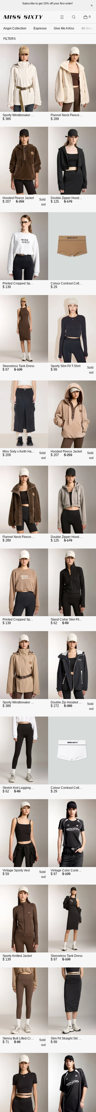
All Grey (86, 28)
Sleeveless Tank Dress (18, 366)
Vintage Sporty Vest (16, 870)
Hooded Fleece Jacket (18, 198)
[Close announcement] (92, 5)
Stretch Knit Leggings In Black (23, 788)
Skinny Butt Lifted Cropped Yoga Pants (29, 1038)
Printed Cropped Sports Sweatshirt (27, 283)
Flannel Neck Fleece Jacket (70, 115)
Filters (9, 39)
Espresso (40, 28)
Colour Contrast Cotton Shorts (71, 283)
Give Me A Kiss (64, 28)
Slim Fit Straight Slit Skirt (67, 1038)
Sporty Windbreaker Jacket (21, 115)
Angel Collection (14, 28)
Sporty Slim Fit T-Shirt (65, 366)
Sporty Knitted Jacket (17, 956)
